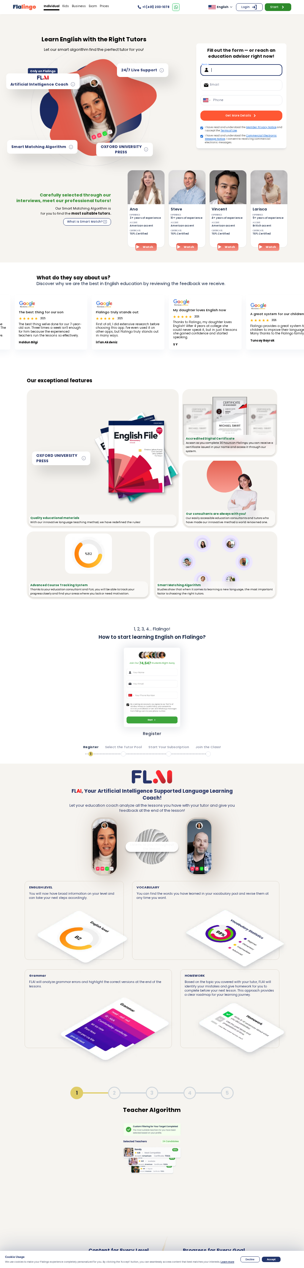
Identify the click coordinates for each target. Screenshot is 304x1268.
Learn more (227, 1261)
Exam (93, 6)
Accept (271, 1259)
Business (79, 6)
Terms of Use (229, 130)
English (222, 7)
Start (274, 7)
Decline (250, 1259)
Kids (65, 6)
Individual (51, 6)
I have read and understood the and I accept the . (243, 129)
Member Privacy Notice (261, 127)
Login (245, 7)
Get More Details (238, 115)
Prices (104, 6)
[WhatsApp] (176, 7)
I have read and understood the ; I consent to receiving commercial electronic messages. (241, 139)
